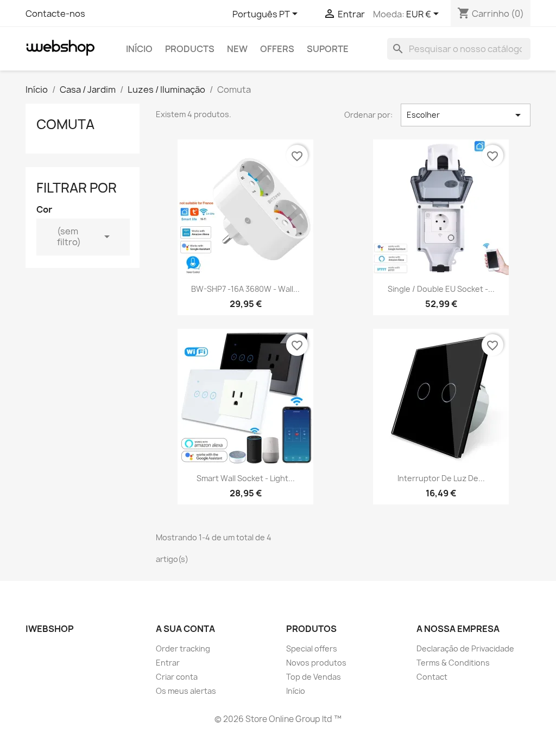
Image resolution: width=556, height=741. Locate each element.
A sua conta (185, 629)
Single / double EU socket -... (441, 289)
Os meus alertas (186, 691)
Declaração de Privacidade (465, 648)
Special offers (311, 648)
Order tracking (183, 648)
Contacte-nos (55, 14)
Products (189, 49)
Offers (277, 49)
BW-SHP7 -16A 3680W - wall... (245, 289)
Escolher (466, 115)
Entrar (168, 662)
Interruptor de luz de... (441, 478)
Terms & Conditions (453, 662)
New (237, 49)
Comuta (65, 124)
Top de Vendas (313, 677)
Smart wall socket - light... (246, 478)
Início (139, 49)
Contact (431, 677)
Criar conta (177, 677)
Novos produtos (316, 662)
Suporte (328, 49)
